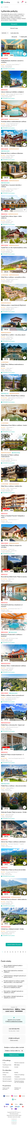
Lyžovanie (6, 6)
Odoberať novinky (14, 1055)
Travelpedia (17, 1076)
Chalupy (4, 1074)
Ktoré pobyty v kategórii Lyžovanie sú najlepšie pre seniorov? (13, 997)
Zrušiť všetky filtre (15, 33)
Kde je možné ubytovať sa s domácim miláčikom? (13, 971)
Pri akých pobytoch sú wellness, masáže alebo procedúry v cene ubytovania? (14, 981)
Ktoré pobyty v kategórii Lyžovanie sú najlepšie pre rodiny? (13, 991)
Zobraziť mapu (14, 28)
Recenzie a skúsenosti (19, 1062)
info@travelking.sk (14, 1038)
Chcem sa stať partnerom (6, 1088)
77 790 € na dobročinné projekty (13, 1021)
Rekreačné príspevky (7, 1081)
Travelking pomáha (7, 1064)
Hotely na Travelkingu (19, 1074)
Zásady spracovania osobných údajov (14, 1115)
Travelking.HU (14, 1122)
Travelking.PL (14, 1123)
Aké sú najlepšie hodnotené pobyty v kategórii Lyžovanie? (13, 966)
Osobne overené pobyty (19, 1079)
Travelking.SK (14, 1120)
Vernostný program (7, 1079)
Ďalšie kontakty (14, 1040)
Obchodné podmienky (14, 1113)
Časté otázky (6, 1072)
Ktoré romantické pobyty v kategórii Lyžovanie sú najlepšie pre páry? (13, 986)
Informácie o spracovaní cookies (14, 1116)
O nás (4, 1062)
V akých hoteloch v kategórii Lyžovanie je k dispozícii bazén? (15, 976)
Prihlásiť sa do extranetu (17, 1088)
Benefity (16, 1072)
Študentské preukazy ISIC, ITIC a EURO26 (19, 1082)
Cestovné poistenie (7, 1076)
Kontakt (16, 1067)
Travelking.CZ (14, 1119)
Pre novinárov (6, 1067)
